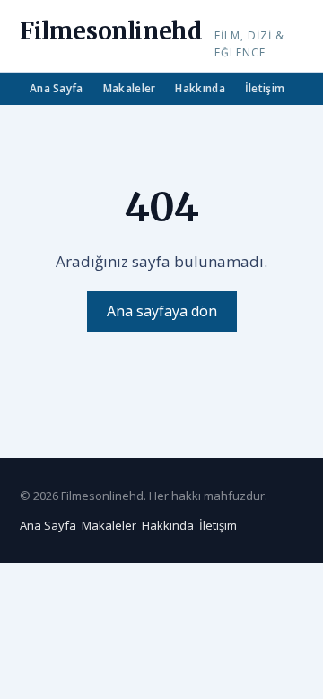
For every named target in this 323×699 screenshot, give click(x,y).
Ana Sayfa (56, 88)
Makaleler (129, 88)
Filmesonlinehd (111, 31)
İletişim (264, 88)
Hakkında (199, 88)
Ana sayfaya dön (162, 311)
